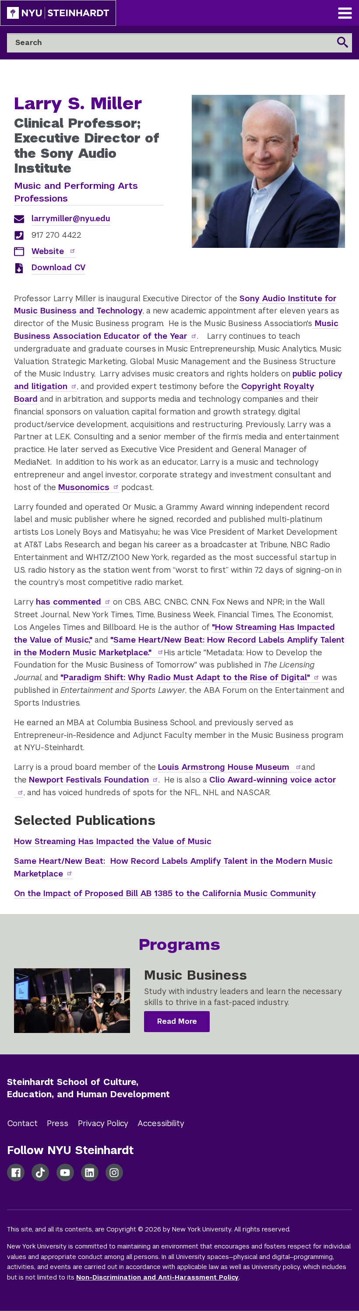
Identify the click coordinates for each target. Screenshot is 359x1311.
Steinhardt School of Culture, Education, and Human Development (88, 1088)
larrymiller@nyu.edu (71, 218)
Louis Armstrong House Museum (225, 767)
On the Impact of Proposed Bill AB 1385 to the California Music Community (165, 893)
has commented (68, 602)
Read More (177, 1021)
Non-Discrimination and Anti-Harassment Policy (157, 1277)
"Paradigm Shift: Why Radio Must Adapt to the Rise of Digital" (185, 677)
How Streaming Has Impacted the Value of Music (112, 841)
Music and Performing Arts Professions (76, 192)
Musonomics (83, 487)
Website (49, 251)
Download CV (58, 267)
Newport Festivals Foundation (89, 780)
